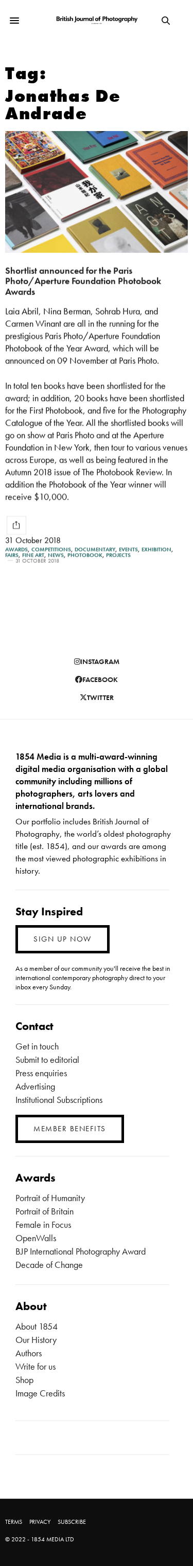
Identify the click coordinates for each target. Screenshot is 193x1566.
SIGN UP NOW (62, 939)
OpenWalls (35, 1238)
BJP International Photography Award (80, 1251)
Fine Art (33, 555)
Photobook (84, 555)
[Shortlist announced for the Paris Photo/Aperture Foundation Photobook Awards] (96, 192)
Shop (24, 1380)
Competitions (51, 549)
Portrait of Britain (44, 1211)
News (56, 555)
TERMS (13, 1522)
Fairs (12, 555)
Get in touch (37, 1046)
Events (128, 549)
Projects (118, 555)
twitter (100, 697)
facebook (100, 679)
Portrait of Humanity (50, 1198)
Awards (16, 549)
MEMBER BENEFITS (69, 1128)
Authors (28, 1353)
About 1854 (36, 1326)
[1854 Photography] (96, 21)
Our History (36, 1340)
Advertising (35, 1086)
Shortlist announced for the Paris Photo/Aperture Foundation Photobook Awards (83, 281)
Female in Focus (43, 1224)
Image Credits (40, 1393)
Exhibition (156, 549)
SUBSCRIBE (72, 1522)
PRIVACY (39, 1522)
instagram (99, 661)
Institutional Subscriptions (58, 1100)
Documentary (95, 549)
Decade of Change (49, 1264)
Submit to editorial (47, 1059)
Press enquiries (41, 1073)
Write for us (35, 1366)
